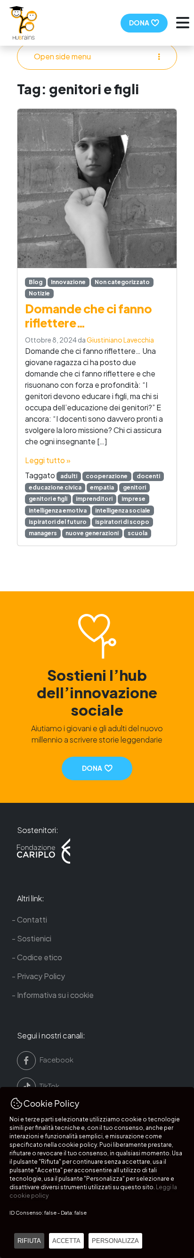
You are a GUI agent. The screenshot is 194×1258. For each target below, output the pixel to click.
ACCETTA (66, 1240)
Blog (35, 282)
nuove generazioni (92, 533)
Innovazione (68, 282)
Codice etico (39, 957)
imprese (133, 498)
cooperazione (107, 476)
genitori (134, 487)
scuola (137, 533)
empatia (102, 487)
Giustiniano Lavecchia (120, 339)
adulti (68, 476)
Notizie (39, 293)
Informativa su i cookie (55, 995)
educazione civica (55, 487)
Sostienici (34, 938)
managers (43, 533)
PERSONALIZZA (115, 1240)
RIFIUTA (29, 1240)
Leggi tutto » (48, 460)
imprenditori (94, 498)
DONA (140, 22)
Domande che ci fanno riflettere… (88, 315)
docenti (148, 476)
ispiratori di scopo (122, 521)
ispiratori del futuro (58, 521)
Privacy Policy (41, 976)
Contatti (32, 919)
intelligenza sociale (122, 510)
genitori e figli (48, 498)
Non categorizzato (122, 282)
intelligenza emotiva (58, 510)
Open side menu (62, 56)
